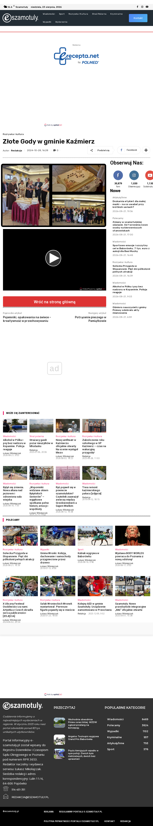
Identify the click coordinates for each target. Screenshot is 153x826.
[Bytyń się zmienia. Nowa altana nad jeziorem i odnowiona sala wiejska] (15, 473)
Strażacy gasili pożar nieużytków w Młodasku (41, 443)
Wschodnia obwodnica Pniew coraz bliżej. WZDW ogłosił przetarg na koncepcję (82, 723)
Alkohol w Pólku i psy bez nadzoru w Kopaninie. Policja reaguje (14, 444)
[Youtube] (147, 7)
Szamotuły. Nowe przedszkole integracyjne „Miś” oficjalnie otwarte (130, 606)
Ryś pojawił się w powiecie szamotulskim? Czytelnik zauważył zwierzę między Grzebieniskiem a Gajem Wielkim (67, 497)
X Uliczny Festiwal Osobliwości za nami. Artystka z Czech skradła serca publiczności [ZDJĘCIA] (18, 610)
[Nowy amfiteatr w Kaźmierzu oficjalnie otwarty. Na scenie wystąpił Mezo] (68, 426)
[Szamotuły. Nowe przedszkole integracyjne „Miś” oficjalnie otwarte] (132, 586)
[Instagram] (142, 7)
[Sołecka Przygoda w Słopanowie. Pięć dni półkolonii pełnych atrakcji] (20, 536)
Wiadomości (9, 436)
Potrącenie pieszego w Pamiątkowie (90, 319)
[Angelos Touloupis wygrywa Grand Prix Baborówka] (59, 740)
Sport (80, 549)
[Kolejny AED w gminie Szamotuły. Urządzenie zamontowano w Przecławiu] (95, 586)
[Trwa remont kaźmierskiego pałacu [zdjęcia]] (94, 473)
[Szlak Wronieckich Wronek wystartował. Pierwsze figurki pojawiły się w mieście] (57, 586)
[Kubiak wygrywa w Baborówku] (95, 536)
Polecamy (118, 218)
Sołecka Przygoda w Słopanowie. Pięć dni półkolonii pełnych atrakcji (131, 269)
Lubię (118, 171)
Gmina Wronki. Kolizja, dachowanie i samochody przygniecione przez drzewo (55, 558)
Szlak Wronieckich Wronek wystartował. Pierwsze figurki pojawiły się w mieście (57, 606)
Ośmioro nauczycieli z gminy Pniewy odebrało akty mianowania (129, 310)
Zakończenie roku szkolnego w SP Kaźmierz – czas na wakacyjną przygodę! (94, 446)
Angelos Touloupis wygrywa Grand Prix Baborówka (83, 738)
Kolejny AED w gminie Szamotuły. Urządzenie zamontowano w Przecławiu (95, 606)
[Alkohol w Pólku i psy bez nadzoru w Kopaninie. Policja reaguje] (15, 426)
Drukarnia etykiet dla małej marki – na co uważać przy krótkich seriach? (129, 204)
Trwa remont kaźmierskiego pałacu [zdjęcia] (91, 490)
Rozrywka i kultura (13, 134)
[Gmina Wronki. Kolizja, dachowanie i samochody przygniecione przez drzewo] (57, 536)
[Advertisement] (76, 95)
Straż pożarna (36, 436)
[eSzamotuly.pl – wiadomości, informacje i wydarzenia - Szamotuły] (20, 17)
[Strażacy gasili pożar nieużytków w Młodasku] (41, 426)
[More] (146, 150)
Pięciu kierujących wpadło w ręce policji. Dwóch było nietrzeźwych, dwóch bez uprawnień (83, 754)
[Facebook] (137, 7)
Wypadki (44, 549)
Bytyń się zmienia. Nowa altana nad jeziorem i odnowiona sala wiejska (13, 493)
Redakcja (16, 150)
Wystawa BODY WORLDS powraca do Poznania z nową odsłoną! (129, 556)
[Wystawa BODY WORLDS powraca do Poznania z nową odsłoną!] (132, 536)
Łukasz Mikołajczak (12, 453)
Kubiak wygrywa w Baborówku (88, 555)
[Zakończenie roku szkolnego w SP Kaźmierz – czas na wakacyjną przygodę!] (94, 426)
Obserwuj (134, 171)
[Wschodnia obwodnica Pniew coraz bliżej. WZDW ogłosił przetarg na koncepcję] (59, 723)
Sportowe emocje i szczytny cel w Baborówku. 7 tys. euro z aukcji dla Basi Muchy (131, 248)
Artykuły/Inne (120, 197)
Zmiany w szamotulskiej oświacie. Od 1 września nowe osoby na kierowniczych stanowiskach (130, 226)
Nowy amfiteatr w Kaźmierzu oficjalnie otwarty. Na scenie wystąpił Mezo (67, 446)
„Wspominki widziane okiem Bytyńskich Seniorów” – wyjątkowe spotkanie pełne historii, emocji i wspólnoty (39, 498)
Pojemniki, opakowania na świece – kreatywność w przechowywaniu (27, 319)
